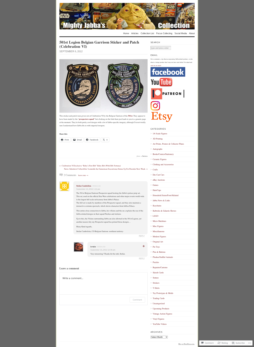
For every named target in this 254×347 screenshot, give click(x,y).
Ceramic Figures (159, 159)
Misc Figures (158, 226)
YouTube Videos (160, 324)
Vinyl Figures (158, 318)
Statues (156, 277)
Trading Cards (158, 298)
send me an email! (156, 65)
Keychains (157, 205)
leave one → (83, 175)
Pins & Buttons (159, 252)
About (192, 33)
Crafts (155, 169)
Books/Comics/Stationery (163, 154)
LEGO (155, 215)
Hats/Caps (157, 190)
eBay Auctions (159, 179)
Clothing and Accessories (163, 164)
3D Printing (158, 138)
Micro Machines (159, 221)
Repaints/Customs (160, 267)
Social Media (180, 33)
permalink (96, 186)
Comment (137, 299)
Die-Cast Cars (158, 174)
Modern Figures (159, 236)
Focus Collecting (164, 33)
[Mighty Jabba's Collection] (127, 16)
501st (130, 115)
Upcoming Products (161, 308)
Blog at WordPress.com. (186, 344)
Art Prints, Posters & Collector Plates (168, 143)
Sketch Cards (158, 272)
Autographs (157, 149)
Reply (142, 236)
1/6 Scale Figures (160, 133)
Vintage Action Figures (162, 313)
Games (155, 185)
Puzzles (156, 262)
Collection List (147, 33)
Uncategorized (159, 303)
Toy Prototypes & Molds (163, 293)
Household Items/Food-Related (165, 195)
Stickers (145, 156)
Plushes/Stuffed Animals (163, 257)
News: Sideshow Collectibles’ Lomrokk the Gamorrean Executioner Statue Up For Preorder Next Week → (106, 169)
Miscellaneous (158, 231)
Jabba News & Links (161, 200)
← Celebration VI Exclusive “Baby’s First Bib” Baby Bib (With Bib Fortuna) (90, 165)
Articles (134, 33)
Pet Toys (156, 246)
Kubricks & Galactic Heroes (164, 210)
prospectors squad (86, 119)
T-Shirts (156, 288)
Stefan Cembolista (83, 185)
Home (126, 33)
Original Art (158, 241)
